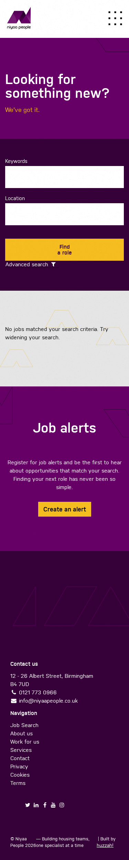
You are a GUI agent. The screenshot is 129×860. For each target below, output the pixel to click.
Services (21, 750)
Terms (17, 783)
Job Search (24, 725)
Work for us (24, 741)
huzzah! (105, 845)
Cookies (20, 774)
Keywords (16, 161)
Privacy (19, 766)
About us (21, 733)
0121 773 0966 (38, 692)
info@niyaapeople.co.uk (48, 700)
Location (15, 198)
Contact (20, 758)
